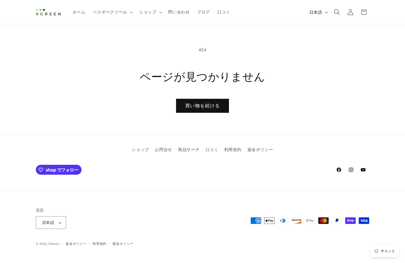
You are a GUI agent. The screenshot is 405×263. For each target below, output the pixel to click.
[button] (112, 12)
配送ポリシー (123, 244)
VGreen (54, 244)
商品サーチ (188, 149)
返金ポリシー (260, 149)
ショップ (140, 149)
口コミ (212, 149)
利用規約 (233, 149)
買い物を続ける (202, 106)
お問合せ (163, 149)
